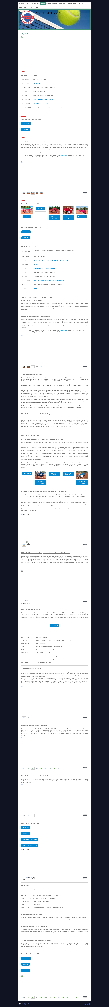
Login (88, 1003)
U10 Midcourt (26, 123)
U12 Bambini (26, 129)
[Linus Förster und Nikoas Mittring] (54, 528)
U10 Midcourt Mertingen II (54, 473)
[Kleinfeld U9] (33, 878)
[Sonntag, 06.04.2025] (24, 602)
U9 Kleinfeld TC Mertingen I (30, 839)
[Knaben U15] (28, 878)
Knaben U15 (26, 827)
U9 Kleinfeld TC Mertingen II (30, 845)
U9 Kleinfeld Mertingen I (68, 473)
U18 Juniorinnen (82, 216)
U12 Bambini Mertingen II (68, 217)
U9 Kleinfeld (27, 216)
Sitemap (29, 1003)
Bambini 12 (25, 833)
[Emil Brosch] (24, 545)
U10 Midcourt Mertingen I (40, 482)
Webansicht (87, 1004)
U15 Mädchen (27, 473)
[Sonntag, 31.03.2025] (54, 585)
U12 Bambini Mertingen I (54, 217)
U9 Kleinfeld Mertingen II (82, 482)
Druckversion (24, 1003)
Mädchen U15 (26, 958)
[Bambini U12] (54, 862)
